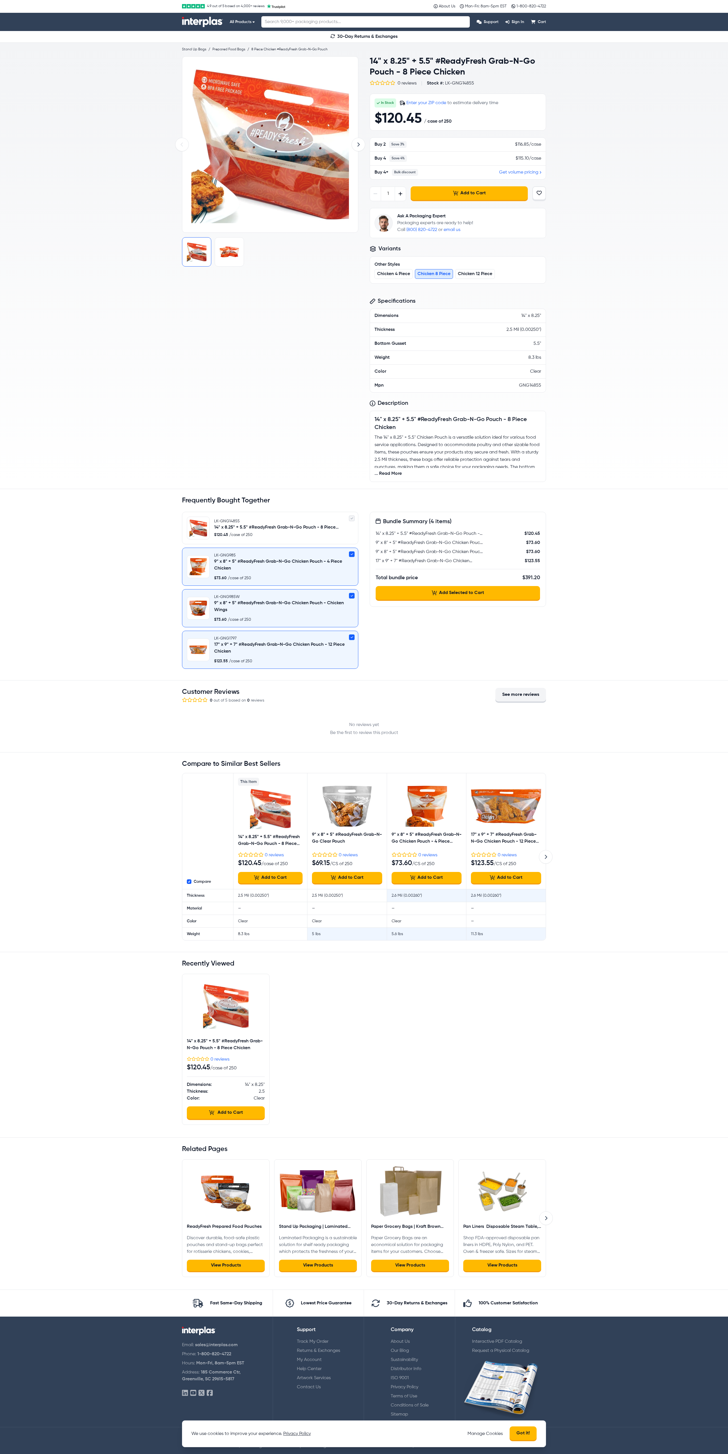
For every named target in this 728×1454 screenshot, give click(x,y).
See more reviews (520, 694)
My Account (309, 1360)
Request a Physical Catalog (500, 1350)
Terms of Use (404, 1396)
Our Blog (400, 1350)
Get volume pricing (518, 172)
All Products (240, 22)
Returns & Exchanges (318, 1350)
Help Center (309, 1369)
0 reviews (274, 855)
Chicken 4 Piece (393, 274)
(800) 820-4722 (421, 230)
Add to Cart (473, 193)
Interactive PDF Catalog (497, 1341)
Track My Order (312, 1341)
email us (452, 230)
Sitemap (399, 1414)
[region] (270, 144)
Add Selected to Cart (461, 593)
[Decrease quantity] (375, 194)
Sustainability (404, 1360)
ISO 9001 (400, 1378)
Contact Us (309, 1387)
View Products (226, 1265)
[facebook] (210, 1393)
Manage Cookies (485, 1434)
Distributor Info (406, 1369)
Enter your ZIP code (426, 103)
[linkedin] (185, 1393)
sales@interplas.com (216, 1345)
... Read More (388, 473)
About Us (400, 1341)
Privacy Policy (404, 1387)
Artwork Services (314, 1378)
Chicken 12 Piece (475, 274)
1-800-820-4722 (214, 1354)
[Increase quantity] (400, 194)
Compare (202, 882)
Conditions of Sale (410, 1405)
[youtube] (193, 1393)
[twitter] (201, 1393)
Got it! (523, 1433)
